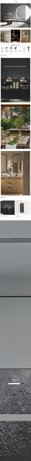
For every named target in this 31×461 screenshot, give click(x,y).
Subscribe (22, 383)
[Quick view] (1, 214)
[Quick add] (2, 214)
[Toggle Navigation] (1, 1)
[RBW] (15, 173)
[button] (2, 1)
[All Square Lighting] (15, 1)
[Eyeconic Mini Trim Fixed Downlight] (7, 208)
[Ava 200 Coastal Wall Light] (22, 208)
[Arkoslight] (15, 80)
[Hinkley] (15, 126)
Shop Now (5, 36)
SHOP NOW (15, 22)
